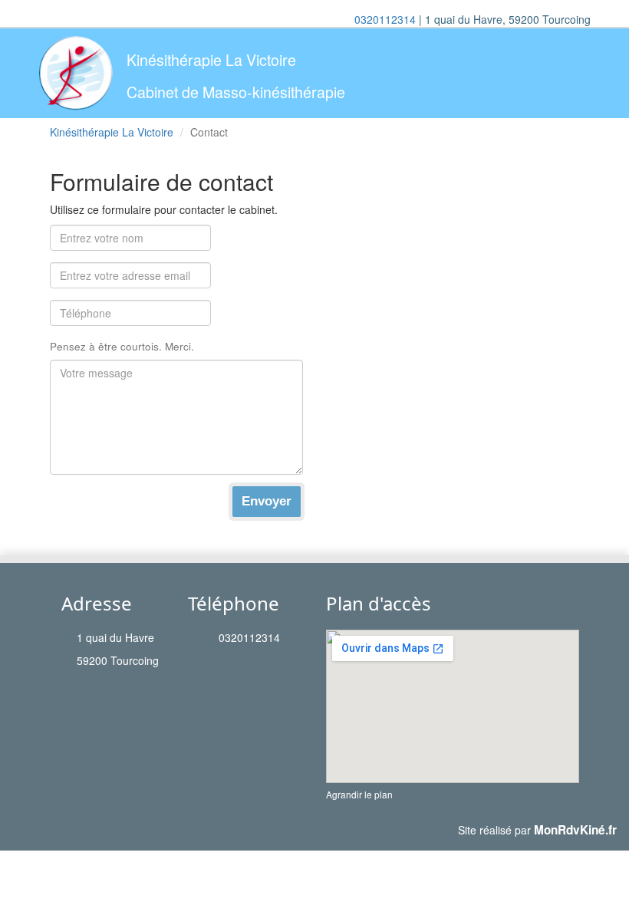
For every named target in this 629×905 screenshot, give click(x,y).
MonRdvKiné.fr (575, 829)
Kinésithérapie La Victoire (111, 132)
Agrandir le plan (359, 794)
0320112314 (385, 19)
